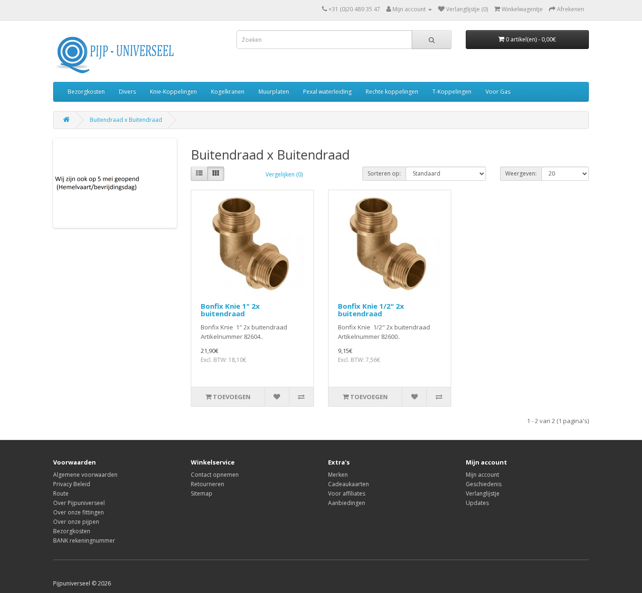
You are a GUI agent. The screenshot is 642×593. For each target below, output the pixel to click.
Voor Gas (497, 92)
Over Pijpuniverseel (79, 503)
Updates (477, 503)
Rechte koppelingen (392, 92)
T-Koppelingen (451, 92)
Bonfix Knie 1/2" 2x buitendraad (371, 310)
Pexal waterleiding (327, 92)
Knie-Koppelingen (173, 92)
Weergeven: (521, 173)
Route (61, 493)
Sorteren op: (384, 173)
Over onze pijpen (76, 522)
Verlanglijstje (483, 493)
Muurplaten (273, 92)
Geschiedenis (483, 484)
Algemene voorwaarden (85, 475)
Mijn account (482, 475)
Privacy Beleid (71, 484)
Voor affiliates (346, 493)
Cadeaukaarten (348, 484)
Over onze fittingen (78, 512)
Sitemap (201, 493)
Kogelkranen (227, 92)
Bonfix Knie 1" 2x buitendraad (230, 310)
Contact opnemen (215, 475)
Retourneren (207, 484)
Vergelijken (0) (284, 174)
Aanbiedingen (346, 503)
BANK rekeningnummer (84, 541)
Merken (338, 475)
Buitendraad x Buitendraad (126, 120)
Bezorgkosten (86, 92)
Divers (127, 92)
